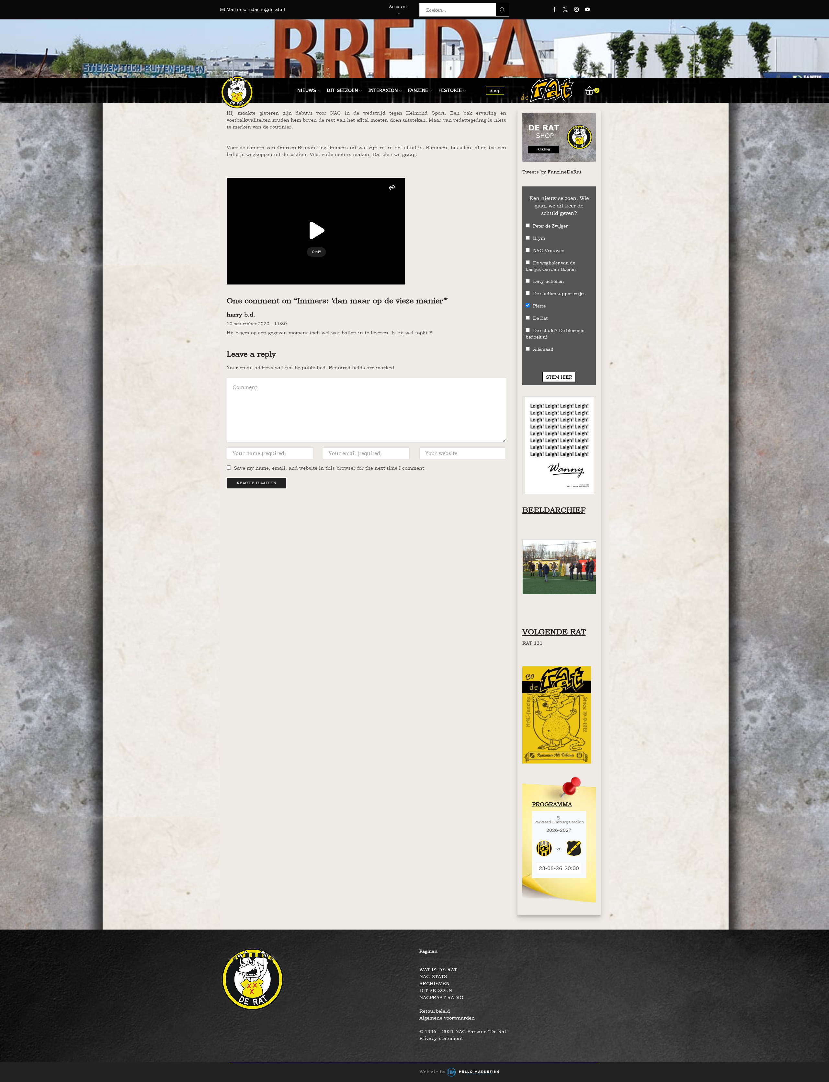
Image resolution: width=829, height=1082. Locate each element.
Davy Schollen (548, 281)
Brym (539, 238)
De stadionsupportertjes (559, 293)
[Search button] (502, 9)
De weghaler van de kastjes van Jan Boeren (551, 266)
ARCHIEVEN (434, 983)
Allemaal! (543, 349)
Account (398, 6)
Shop (495, 90)
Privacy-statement (441, 1038)
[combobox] (459, 9)
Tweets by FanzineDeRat (552, 172)
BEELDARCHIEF (553, 510)
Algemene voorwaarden (447, 1018)
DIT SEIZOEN (435, 990)
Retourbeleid (434, 1011)
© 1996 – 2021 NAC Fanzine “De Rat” (463, 1031)
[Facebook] (554, 9)
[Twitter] (565, 9)
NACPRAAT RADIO (441, 997)
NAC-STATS (433, 976)
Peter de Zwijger (550, 226)
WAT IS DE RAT (438, 969)
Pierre (539, 306)
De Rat (540, 318)
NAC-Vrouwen (548, 250)
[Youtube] (587, 9)
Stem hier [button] (559, 377)
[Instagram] (576, 9)
